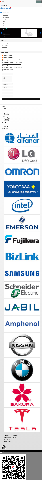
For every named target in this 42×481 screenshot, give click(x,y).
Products (5, 15)
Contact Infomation (5, 48)
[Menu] (39, 1)
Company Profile (5, 43)
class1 (5, 108)
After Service (6, 117)
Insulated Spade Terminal (8, 60)
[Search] (1, 12)
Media (5, 21)
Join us (5, 24)
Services (5, 19)
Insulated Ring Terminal (7, 55)
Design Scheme (6, 113)
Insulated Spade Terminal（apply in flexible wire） (13, 62)
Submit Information (21, 98)
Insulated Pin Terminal (7, 65)
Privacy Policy (4, 47)
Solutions (6, 17)
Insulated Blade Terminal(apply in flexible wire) (12, 64)
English (5, 5)
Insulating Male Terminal (8, 69)
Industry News (6, 120)
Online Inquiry (5, 45)
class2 (5, 109)
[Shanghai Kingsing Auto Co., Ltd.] (5, 8)
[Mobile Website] (4, 448)
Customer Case (6, 114)
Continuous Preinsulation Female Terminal (12, 70)
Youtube (2, 1)
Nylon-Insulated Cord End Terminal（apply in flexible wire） (15, 58)
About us (6, 26)
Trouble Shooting (7, 118)
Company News (6, 119)
